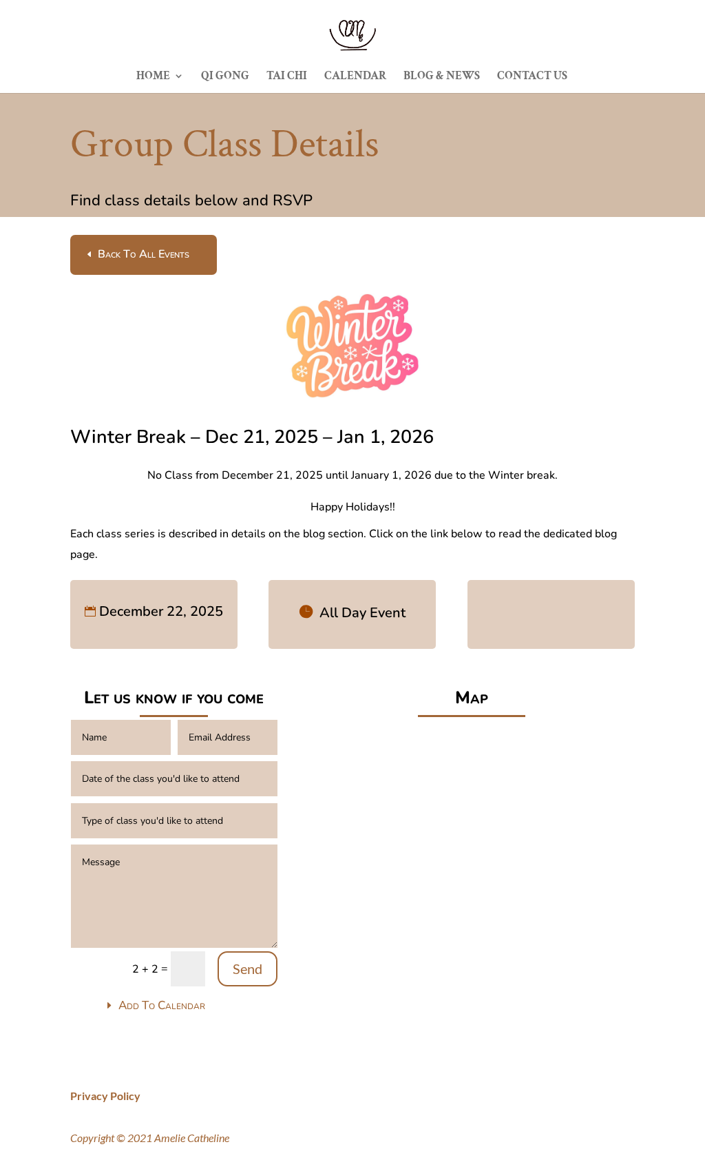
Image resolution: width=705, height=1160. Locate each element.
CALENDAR (355, 77)
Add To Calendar (161, 1005)
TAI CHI (286, 77)
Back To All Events (143, 254)
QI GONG (225, 77)
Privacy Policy (105, 1095)
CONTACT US (532, 77)
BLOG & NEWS (441, 77)
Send (247, 968)
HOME (153, 77)
